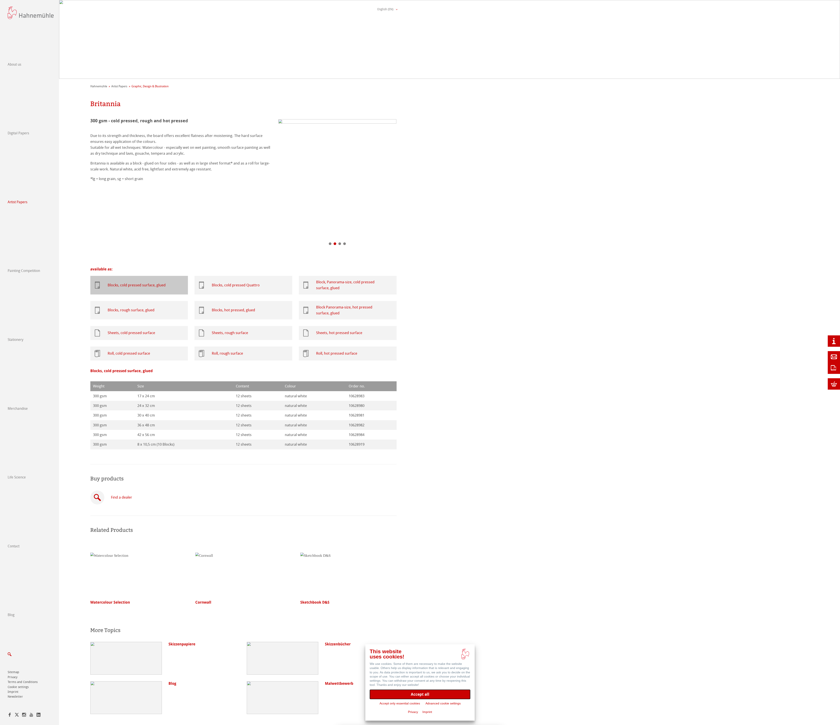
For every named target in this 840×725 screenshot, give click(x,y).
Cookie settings (18, 687)
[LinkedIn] (38, 715)
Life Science (17, 477)
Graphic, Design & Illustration (150, 86)
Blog (11, 615)
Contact (13, 546)
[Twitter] (17, 715)
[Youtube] (31, 715)
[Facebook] (10, 715)
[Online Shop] (834, 384)
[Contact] (834, 356)
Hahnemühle (98, 86)
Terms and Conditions (23, 682)
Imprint (13, 692)
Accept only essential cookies (400, 703)
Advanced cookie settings (443, 703)
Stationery (15, 340)
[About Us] (834, 341)
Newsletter (15, 697)
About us (14, 64)
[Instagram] (24, 715)
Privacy (13, 677)
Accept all (420, 694)
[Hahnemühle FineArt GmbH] (31, 13)
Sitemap (13, 672)
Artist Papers (17, 202)
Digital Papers (18, 133)
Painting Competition (24, 271)
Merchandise (18, 408)
